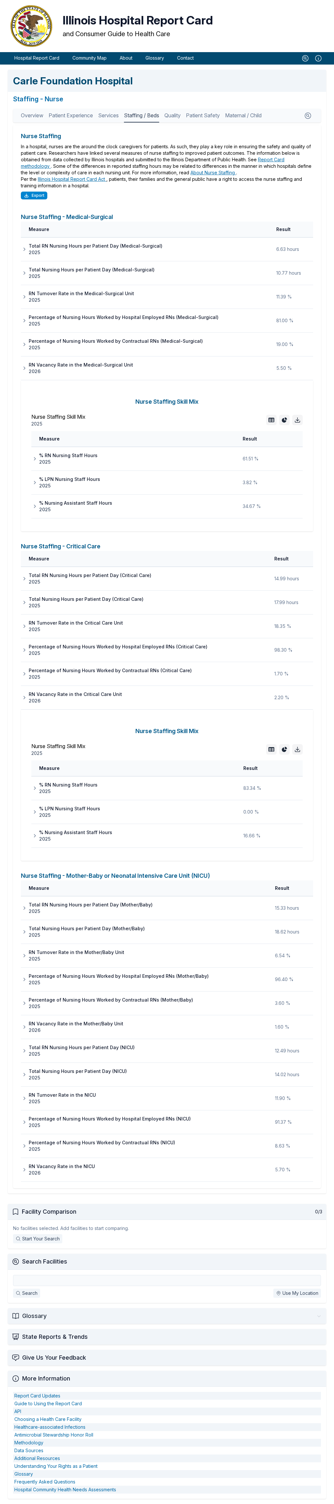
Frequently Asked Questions (44, 1481)
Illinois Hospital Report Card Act (72, 179)
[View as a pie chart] (284, 420)
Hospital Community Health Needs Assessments (65, 1489)
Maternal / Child (243, 115)
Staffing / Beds (141, 115)
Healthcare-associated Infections (49, 1427)
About (126, 58)
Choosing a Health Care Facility (48, 1419)
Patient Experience (71, 115)
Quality (172, 115)
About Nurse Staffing (213, 172)
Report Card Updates (37, 1395)
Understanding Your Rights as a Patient (56, 1466)
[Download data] (297, 420)
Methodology (28, 1442)
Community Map (89, 58)
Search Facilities (44, 1261)
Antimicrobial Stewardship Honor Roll (53, 1435)
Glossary (154, 58)
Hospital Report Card (36, 58)
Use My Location (300, 1293)
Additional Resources (37, 1458)
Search (30, 1293)
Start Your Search (41, 1238)
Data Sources (28, 1450)
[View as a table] (271, 420)
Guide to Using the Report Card (48, 1403)
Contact (185, 58)
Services (108, 115)
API (17, 1411)
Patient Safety (203, 115)
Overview (32, 115)
